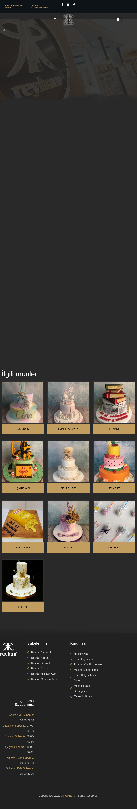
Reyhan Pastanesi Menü (14, 6)
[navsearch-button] (4, 30)
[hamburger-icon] (55, 18)
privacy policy (8, 800)
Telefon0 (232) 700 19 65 (39, 6)
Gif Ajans (66, 795)
